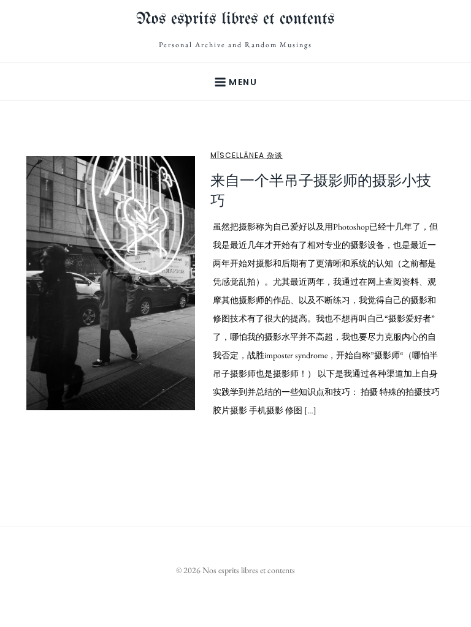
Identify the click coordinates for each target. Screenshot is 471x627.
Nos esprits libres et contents (235, 19)
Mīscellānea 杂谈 (246, 155)
